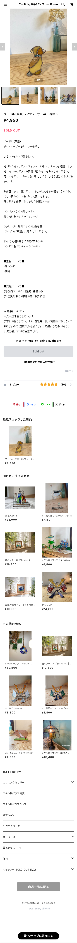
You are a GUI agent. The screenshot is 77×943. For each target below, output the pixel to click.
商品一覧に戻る (38, 887)
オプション (9, 815)
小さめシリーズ (11, 826)
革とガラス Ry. (12, 847)
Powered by (34, 908)
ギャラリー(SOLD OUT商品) (19, 869)
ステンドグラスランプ (15, 804)
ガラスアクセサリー (14, 782)
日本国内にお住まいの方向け (38, 362)
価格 (5, 858)
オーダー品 (9, 836)
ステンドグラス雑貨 (14, 793)
